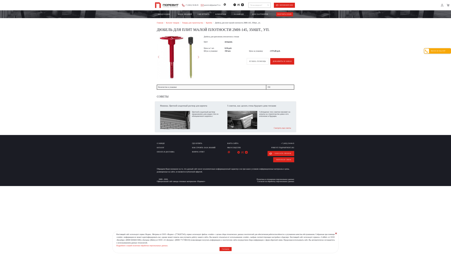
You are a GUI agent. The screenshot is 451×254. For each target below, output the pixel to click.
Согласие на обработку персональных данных (275, 181)
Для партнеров (260, 14)
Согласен (225, 249)
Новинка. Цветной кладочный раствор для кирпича (183, 106)
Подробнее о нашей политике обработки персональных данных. (142, 246)
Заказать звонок (283, 153)
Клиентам (220, 14)
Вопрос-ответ (198, 152)
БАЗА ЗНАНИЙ (185, 14)
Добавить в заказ (282, 61)
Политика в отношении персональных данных (275, 179)
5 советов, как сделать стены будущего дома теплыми (251, 106)
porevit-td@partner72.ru (212, 5)
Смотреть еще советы (282, 128)
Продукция (164, 14)
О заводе (239, 14)
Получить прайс (284, 14)
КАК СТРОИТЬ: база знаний (203, 148)
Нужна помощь (257, 61)
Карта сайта (232, 143)
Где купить (204, 14)
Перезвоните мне (286, 5)
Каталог (160, 148)
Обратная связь (283, 160)
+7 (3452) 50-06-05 (191, 5)
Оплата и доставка (165, 152)
